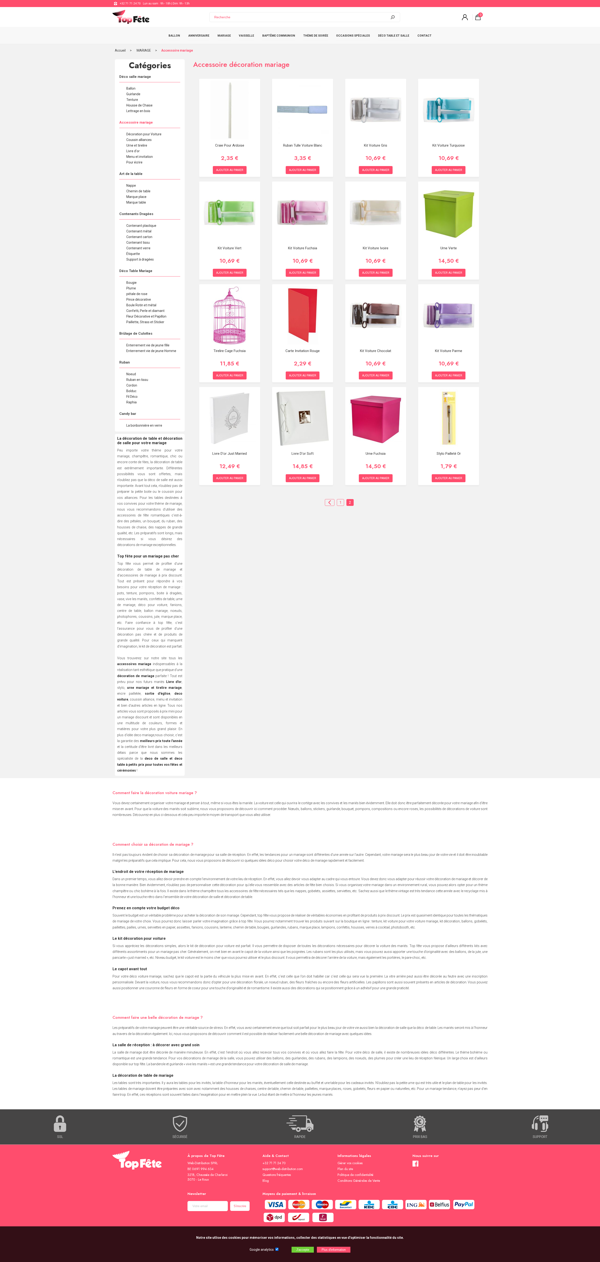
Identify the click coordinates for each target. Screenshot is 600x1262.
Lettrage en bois (138, 111)
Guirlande (133, 94)
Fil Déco (132, 396)
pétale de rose (136, 294)
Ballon (130, 88)
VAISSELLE (246, 35)
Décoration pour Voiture (143, 134)
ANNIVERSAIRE (198, 35)
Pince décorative (138, 299)
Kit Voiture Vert (229, 248)
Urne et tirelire (136, 145)
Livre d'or (133, 151)
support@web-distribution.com (282, 1169)
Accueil (120, 50)
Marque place (136, 197)
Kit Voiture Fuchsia (302, 248)
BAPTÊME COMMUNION (278, 35)
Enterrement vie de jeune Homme (151, 351)
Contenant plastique (141, 225)
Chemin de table (138, 191)
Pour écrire (134, 162)
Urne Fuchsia (376, 453)
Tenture (132, 100)
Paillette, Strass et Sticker (145, 322)
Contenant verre (138, 248)
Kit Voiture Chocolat (375, 351)
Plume (131, 288)
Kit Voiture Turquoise (448, 145)
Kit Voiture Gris (375, 145)
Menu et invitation (139, 157)
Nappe (131, 185)
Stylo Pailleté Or (449, 453)
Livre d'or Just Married (229, 453)
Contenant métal (138, 231)
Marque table (136, 202)
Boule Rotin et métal (141, 305)
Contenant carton (139, 237)
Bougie (131, 282)
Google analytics (262, 1249)
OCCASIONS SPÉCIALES (353, 35)
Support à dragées (140, 259)
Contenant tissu (138, 242)
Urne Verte (448, 248)
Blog (265, 1180)
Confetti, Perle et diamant (145, 311)
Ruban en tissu (137, 380)
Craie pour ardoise (229, 145)
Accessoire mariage (177, 50)
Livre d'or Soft (303, 453)
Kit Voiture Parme (448, 351)
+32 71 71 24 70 (130, 3)
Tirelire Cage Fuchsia (230, 351)
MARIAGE (224, 35)
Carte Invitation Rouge (302, 351)
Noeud (131, 374)
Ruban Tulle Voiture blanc (302, 145)
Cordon (131, 385)
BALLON (174, 35)
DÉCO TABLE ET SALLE (393, 35)
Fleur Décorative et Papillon (146, 316)
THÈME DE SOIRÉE (315, 35)
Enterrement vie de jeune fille (147, 345)
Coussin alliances (139, 140)
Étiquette (133, 254)
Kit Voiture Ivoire (375, 248)
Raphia (131, 402)
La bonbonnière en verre (144, 425)
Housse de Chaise (139, 105)
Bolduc (131, 391)
